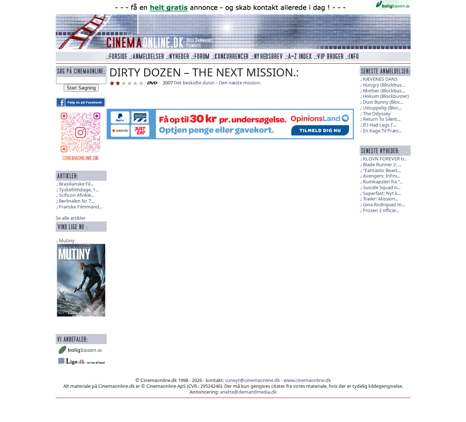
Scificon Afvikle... (76, 195)
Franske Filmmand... (80, 206)
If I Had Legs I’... (379, 125)
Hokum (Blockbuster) (386, 96)
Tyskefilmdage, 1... (79, 189)
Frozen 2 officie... (381, 210)
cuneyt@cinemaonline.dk (252, 380)
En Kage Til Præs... (382, 130)
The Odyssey (377, 113)
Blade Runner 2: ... (382, 164)
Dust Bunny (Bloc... (383, 102)
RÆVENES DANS (380, 79)
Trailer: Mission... (380, 198)
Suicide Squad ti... (381, 187)
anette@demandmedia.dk (248, 392)
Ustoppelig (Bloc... (382, 107)
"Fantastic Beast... (382, 170)
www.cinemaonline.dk (307, 380)
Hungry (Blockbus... (384, 84)
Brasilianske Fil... (76, 183)
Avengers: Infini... (381, 175)
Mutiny (67, 240)
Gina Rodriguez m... (384, 204)
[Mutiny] (81, 279)
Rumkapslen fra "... (383, 181)
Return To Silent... (381, 119)
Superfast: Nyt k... (382, 193)
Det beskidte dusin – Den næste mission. (217, 82)
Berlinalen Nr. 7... (76, 201)
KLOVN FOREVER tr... (385, 158)
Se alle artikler (71, 218)
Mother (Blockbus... (384, 90)
